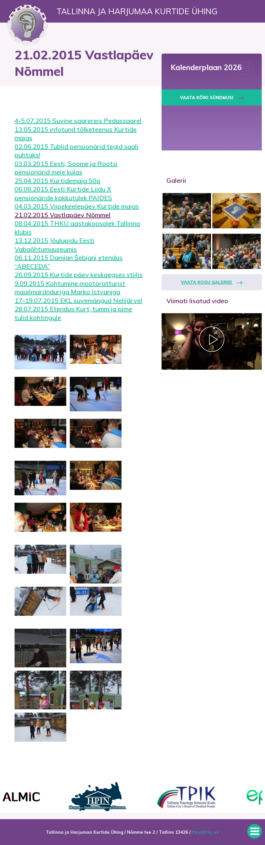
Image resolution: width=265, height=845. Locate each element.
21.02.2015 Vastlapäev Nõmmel (63, 215)
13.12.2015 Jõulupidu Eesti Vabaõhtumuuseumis (54, 244)
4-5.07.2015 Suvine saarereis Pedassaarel (78, 121)
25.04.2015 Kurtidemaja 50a (57, 181)
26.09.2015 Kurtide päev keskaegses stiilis (79, 275)
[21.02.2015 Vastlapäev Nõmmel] (40, 354)
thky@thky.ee (205, 832)
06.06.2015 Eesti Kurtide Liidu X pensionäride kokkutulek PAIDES (63, 193)
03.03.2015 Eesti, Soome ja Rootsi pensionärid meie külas (66, 168)
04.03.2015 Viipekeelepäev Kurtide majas (77, 206)
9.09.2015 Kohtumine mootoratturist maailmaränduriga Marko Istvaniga (70, 287)
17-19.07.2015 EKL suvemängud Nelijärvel (78, 300)
